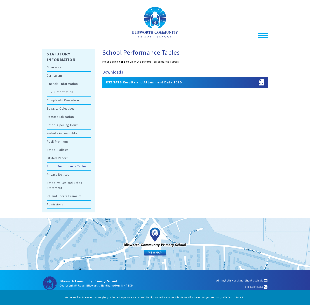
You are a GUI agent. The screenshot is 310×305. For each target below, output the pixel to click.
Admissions (55, 204)
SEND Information (60, 92)
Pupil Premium (57, 141)
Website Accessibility (62, 133)
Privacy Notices (58, 174)
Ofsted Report (57, 158)
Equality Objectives (60, 108)
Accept (239, 297)
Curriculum (54, 75)
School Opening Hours (63, 125)
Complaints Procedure (63, 100)
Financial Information (62, 84)
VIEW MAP (155, 253)
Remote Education (60, 117)
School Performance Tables (66, 166)
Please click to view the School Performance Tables (140, 62)
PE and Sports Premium (64, 196)
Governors (54, 67)
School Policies (58, 150)
